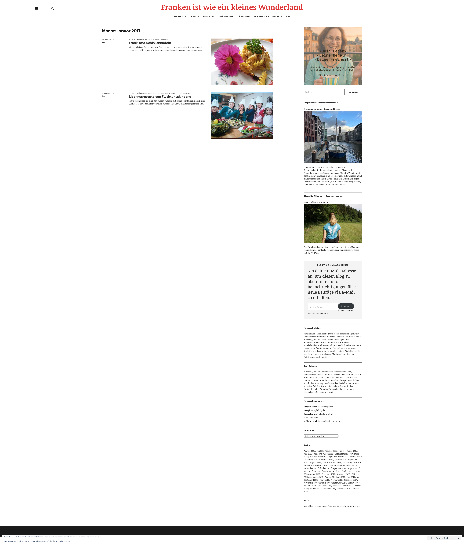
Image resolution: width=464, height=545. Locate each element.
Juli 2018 (341, 477)
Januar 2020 (335, 465)
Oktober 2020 (340, 459)
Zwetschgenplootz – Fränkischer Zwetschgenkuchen (327, 339)
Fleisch (132, 39)
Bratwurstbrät (326, 414)
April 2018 (313, 480)
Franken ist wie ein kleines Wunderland (232, 7)
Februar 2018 (336, 480)
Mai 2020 (347, 462)
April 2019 (337, 471)
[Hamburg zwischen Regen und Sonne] (333, 164)
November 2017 (310, 482)
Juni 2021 (313, 456)
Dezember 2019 (348, 465)
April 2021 (333, 456)
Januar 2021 (355, 456)
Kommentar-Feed (337, 506)
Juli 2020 (326, 462)
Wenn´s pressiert (162, 39)
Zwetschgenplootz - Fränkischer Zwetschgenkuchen (327, 371)
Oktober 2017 (324, 482)
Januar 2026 (331, 451)
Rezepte (194, 16)
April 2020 (356, 462)
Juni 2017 (317, 485)
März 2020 (310, 465)
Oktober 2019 (324, 468)
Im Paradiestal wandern (316, 202)
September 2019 (339, 468)
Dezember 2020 (310, 459)
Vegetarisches (184, 93)
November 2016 (343, 488)
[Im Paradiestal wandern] (333, 244)
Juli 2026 (320, 451)
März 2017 (347, 485)
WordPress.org (353, 506)
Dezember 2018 (328, 474)
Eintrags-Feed (321, 506)
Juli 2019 (307, 471)
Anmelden (308, 506)
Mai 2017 (327, 485)
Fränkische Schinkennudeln (150, 42)
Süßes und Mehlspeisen (165, 93)
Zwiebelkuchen (311, 345)
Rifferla (323, 389)
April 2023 (318, 453)
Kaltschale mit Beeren (343, 354)
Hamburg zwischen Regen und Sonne (322, 109)
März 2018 (324, 480)
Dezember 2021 (341, 453)
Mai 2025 (308, 453)
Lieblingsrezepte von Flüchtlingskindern (160, 96)
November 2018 (343, 474)
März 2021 (343, 456)
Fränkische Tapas (144, 39)
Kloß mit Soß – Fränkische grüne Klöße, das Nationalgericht (331, 333)
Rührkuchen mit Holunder (315, 357)
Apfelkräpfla (319, 410)
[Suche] (52, 8)
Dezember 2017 (350, 480)
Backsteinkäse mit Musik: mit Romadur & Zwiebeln (327, 342)
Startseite (180, 16)
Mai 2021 (323, 456)
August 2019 (353, 468)
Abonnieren (346, 306)
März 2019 (347, 471)
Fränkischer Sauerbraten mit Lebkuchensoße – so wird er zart (331, 336)
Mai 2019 (327, 471)
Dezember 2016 (328, 488)
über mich (244, 16)
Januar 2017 (314, 488)
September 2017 (339, 482)
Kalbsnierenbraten (331, 421)
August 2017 (353, 482)
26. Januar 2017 (108, 39)
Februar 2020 (322, 465)
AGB (288, 16)
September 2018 (316, 477)
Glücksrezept (227, 16)
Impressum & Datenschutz (268, 16)
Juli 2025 (343, 451)
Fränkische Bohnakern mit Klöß (318, 374)
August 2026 (309, 451)
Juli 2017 (307, 485)
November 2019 (310, 468)
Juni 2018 (351, 477)
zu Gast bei (209, 16)
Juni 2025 (352, 451)
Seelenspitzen (327, 406)
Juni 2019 (317, 471)
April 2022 (328, 453)
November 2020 (326, 459)
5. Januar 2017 (108, 93)
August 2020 (315, 462)
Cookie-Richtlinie (64, 541)
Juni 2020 (336, 462)
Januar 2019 (314, 474)
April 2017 (337, 485)
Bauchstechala (332, 380)
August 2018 (330, 477)
